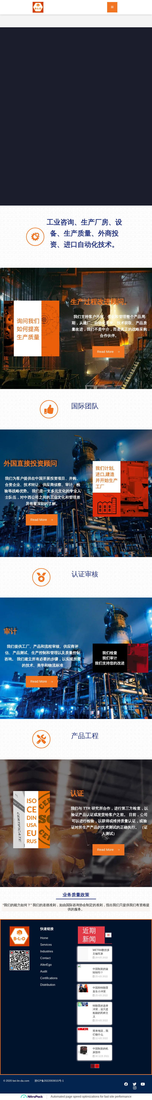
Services (46, 944)
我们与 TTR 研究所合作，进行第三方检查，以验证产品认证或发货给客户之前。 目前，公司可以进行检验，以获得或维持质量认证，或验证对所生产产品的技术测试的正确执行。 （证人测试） (109, 821)
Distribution (47, 984)
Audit (43, 971)
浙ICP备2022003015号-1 (49, 1080)
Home (44, 938)
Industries (46, 951)
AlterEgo (46, 964)
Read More (105, 352)
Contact (45, 958)
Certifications (48, 978)
